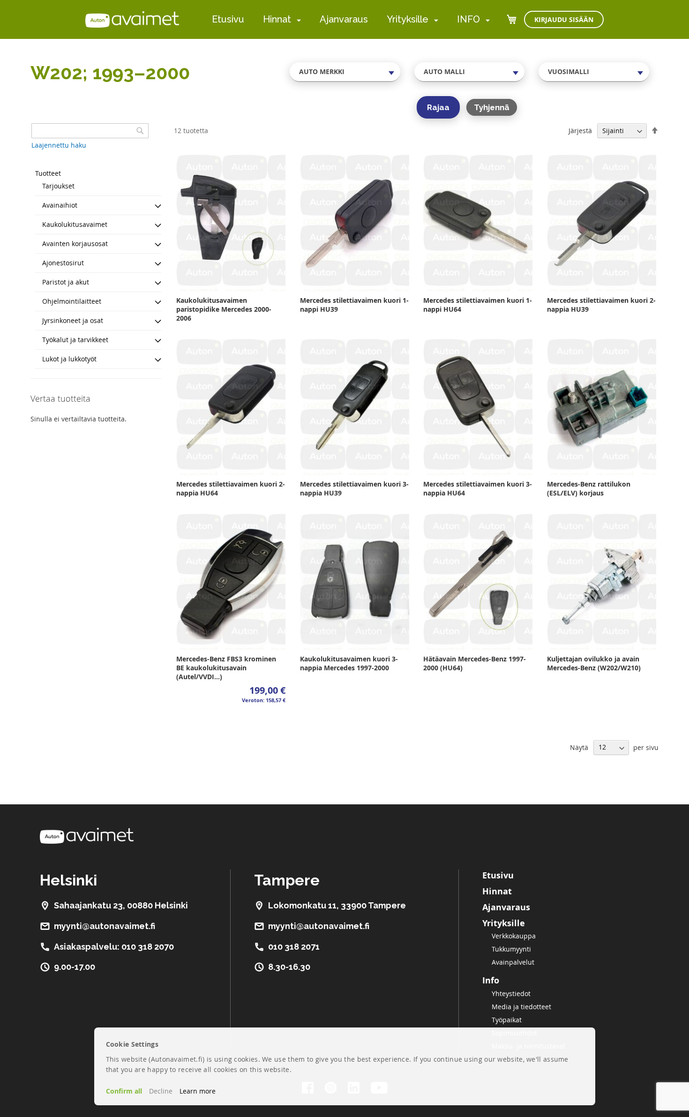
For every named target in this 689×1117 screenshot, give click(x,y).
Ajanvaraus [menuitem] (344, 19)
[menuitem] (297, 19)
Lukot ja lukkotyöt (69, 358)
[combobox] (345, 71)
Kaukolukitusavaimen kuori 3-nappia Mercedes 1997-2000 (349, 663)
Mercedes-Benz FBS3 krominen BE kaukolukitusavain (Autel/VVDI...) (226, 667)
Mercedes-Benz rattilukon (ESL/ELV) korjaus (588, 488)
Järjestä (580, 130)
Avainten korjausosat (75, 243)
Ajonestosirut (63, 262)
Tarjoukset (58, 185)
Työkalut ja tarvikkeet (75, 339)
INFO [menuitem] (468, 19)
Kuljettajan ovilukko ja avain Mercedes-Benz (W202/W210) (594, 663)
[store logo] (132, 19)
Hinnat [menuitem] (277, 19)
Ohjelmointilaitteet (71, 301)
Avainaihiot (59, 205)
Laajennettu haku (58, 145)
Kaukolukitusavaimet (74, 224)
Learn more (198, 1091)
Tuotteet (48, 173)
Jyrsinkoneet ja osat (72, 320)
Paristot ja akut (65, 281)
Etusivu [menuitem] (228, 19)
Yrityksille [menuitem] (407, 19)
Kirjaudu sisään (563, 19)
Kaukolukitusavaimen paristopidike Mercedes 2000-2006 (223, 309)
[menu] (351, 19)
